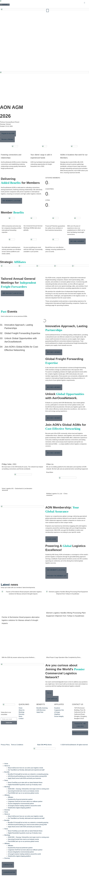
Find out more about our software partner (25, 801)
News (6, 780)
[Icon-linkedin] (12, 739)
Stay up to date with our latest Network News (25, 782)
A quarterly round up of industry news (25, 784)
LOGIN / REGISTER (5, 6)
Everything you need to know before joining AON (27, 776)
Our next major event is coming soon (28, 789)
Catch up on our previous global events (23, 793)
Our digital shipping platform (19, 807)
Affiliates (7, 795)
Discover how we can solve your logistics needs (25, 768)
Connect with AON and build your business (24, 778)
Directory (7, 810)
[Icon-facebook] (3, 739)
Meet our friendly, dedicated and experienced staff (26, 770)
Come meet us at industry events (23, 791)
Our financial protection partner (20, 799)
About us (7, 765)
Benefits (6, 772)
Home (6, 763)
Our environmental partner (21, 803)
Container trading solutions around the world (24, 805)
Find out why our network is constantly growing (28, 774)
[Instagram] (8, 739)
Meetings (7, 786)
